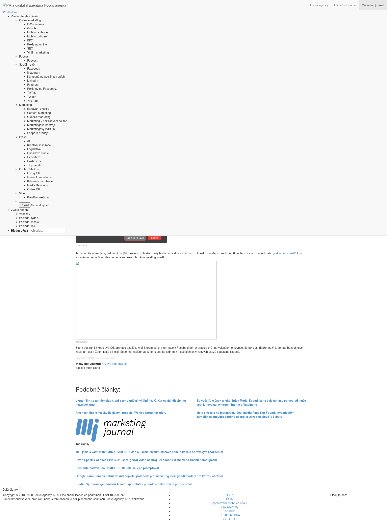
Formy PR (33, 173)
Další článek (10, 489)
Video (22, 193)
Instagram (33, 72)
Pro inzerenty (229, 507)
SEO (30, 48)
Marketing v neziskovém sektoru (47, 121)
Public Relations (29, 169)
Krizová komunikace (40, 181)
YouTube (32, 101)
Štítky (229, 499)
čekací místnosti (284, 253)
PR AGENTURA (230, 515)
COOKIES (229, 519)
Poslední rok (27, 226)
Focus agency (319, 5)
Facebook (33, 68)
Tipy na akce (35, 165)
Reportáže (34, 157)
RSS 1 (230, 495)
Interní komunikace (39, 177)
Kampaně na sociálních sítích (46, 76)
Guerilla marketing (39, 117)
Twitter (31, 97)
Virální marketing (38, 52)
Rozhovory (34, 161)
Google (31, 28)
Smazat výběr (39, 205)
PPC (30, 40)
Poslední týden (28, 218)
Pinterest (32, 85)
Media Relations (37, 185)
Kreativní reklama (38, 197)
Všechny (24, 214)
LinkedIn (32, 80)
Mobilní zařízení (37, 36)
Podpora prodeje (38, 133)
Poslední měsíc (29, 222)
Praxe (23, 137)
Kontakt (230, 511)
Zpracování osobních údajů (229, 503)
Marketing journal (373, 5)
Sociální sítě (27, 64)
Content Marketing (39, 113)
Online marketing (30, 20)
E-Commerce (35, 24)
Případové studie (345, 5)
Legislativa (34, 149)
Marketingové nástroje (41, 125)
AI (28, 141)
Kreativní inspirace (39, 145)
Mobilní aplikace (37, 32)
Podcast (24, 56)
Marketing (25, 105)
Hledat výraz (20, 230)
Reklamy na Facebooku (42, 89)
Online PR (33, 189)
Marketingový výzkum (41, 129)
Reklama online (37, 44)
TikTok (31, 93)
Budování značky (38, 109)
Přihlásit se (10, 12)
